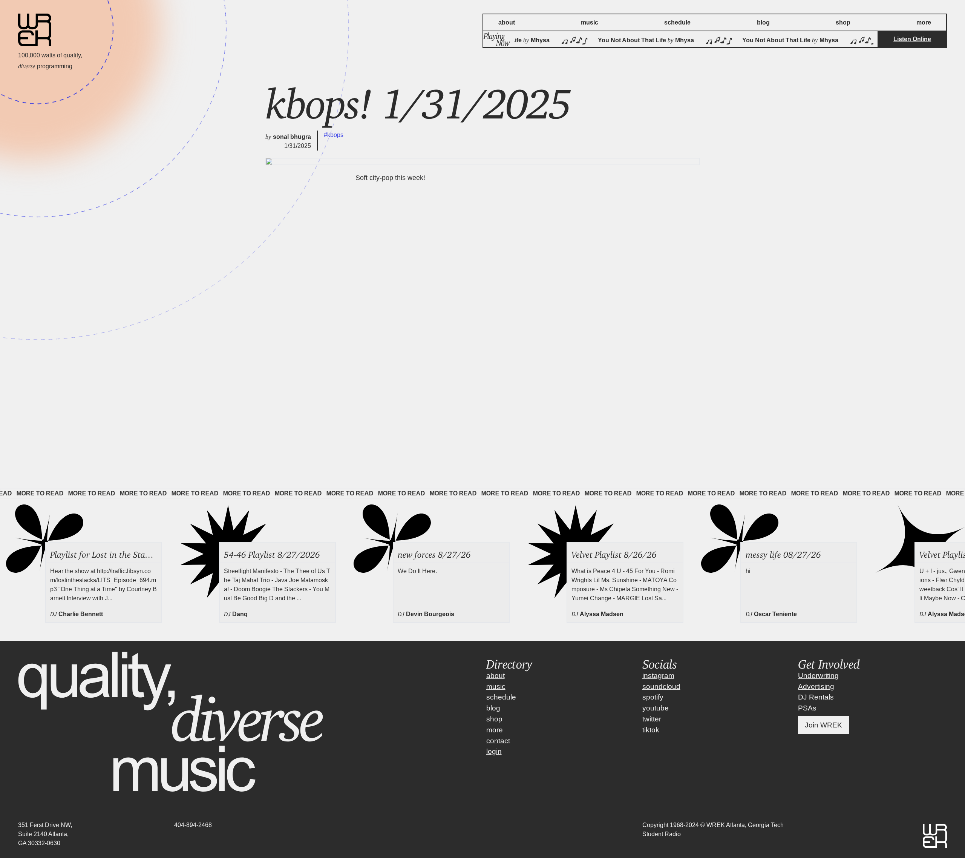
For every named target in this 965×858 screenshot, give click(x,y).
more (494, 730)
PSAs (807, 708)
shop (494, 719)
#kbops (333, 135)
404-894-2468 (193, 825)
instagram (658, 676)
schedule (501, 697)
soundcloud (661, 686)
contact (498, 741)
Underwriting (818, 676)
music (495, 686)
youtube (655, 708)
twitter (651, 719)
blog (493, 708)
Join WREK (823, 725)
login (494, 751)
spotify (652, 697)
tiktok (650, 730)
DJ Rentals (816, 697)
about (495, 676)
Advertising (816, 686)
